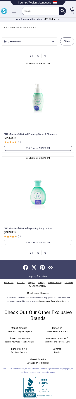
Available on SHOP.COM (38, 63)
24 (31, 55)
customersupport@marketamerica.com (52, 301)
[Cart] (72, 11)
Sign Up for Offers (38, 276)
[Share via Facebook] (26, 267)
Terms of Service (54, 283)
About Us (21, 283)
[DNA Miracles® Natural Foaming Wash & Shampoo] (38, 98)
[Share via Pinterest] (42, 267)
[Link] (50, 267)
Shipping (31, 283)
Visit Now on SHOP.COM (38, 148)
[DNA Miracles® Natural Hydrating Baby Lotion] (38, 192)
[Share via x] (34, 267)
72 (44, 55)
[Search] (62, 11)
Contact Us (8, 283)
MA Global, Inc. (52, 19)
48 (38, 55)
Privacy (41, 283)
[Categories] (14, 11)
